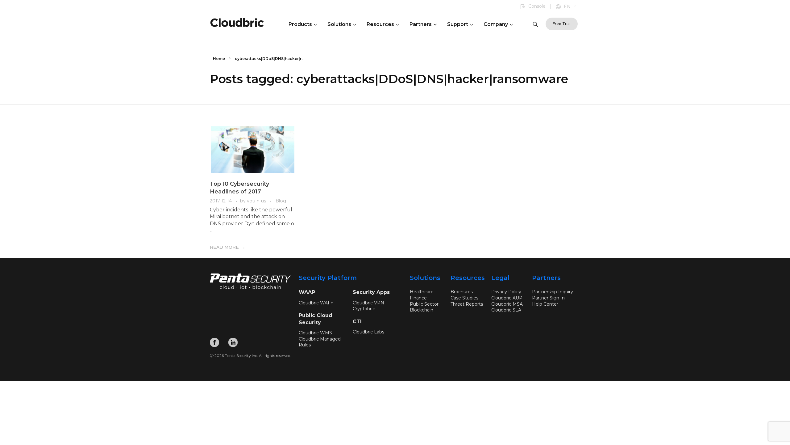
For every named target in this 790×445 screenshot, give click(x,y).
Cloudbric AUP (506, 298)
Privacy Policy (506, 292)
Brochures (462, 292)
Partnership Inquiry (552, 292)
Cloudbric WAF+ (316, 303)
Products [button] (300, 24)
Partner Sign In (548, 298)
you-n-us (257, 201)
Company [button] (496, 24)
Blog (281, 201)
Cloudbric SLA (506, 310)
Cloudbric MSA (507, 304)
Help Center (545, 304)
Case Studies (464, 298)
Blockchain (421, 310)
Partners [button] (421, 24)
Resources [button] (380, 24)
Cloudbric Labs (368, 332)
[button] (570, 7)
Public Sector (424, 304)
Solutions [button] (339, 24)
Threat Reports (467, 304)
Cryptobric (364, 309)
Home (219, 58)
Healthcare (422, 292)
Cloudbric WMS (315, 333)
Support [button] (457, 24)
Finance (418, 298)
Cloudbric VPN (368, 303)
